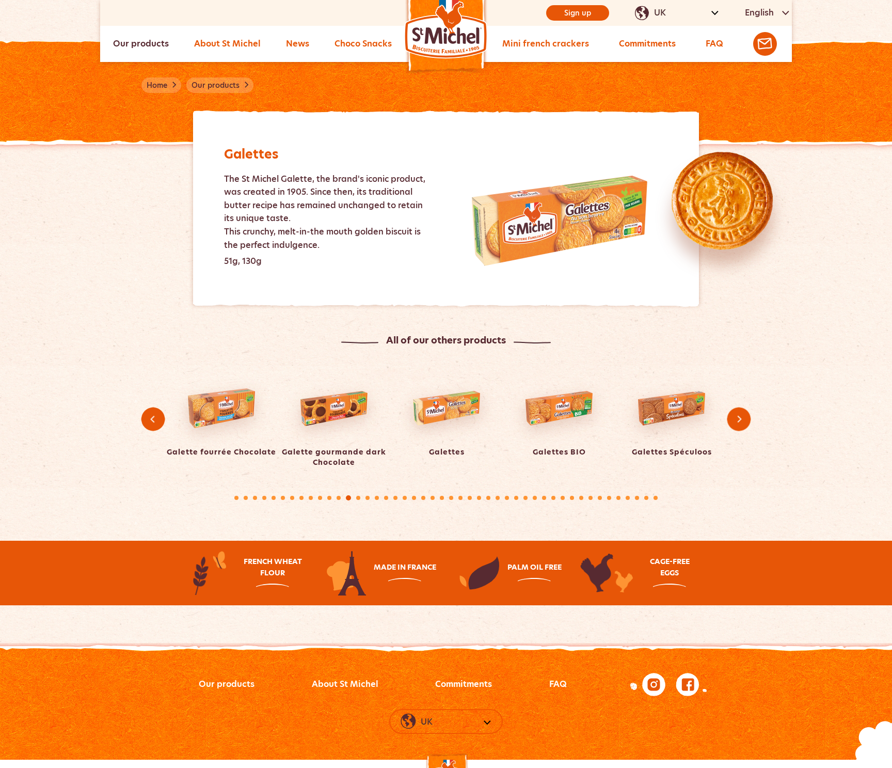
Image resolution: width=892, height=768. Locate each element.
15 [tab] (367, 498)
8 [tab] (301, 498)
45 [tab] (646, 498)
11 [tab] (329, 498)
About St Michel (227, 44)
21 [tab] (423, 498)
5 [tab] (273, 498)
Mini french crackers (545, 44)
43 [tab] (627, 498)
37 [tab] (572, 498)
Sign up (577, 13)
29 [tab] (497, 498)
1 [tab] (236, 498)
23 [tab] (442, 498)
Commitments (647, 44)
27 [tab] (479, 498)
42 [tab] (618, 498)
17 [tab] (386, 498)
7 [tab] (292, 498)
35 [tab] (553, 498)
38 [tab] (581, 498)
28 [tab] (488, 498)
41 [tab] (609, 498)
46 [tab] (655, 498)
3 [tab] (255, 498)
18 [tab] (395, 498)
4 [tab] (264, 498)
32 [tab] (525, 498)
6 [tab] (283, 498)
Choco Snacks (363, 44)
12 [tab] (338, 498)
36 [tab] (562, 498)
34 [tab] (544, 498)
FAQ (714, 44)
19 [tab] (404, 498)
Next (738, 419)
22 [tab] (432, 498)
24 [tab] (451, 498)
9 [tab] (310, 498)
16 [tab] (376, 498)
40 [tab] (599, 498)
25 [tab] (460, 498)
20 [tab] (414, 498)
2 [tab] (245, 498)
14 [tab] (358, 498)
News (297, 44)
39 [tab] (590, 498)
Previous (153, 419)
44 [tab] (637, 498)
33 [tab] (534, 498)
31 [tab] (516, 498)
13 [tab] (348, 497)
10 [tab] (320, 498)
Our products (141, 44)
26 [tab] (469, 498)
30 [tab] (507, 498)
